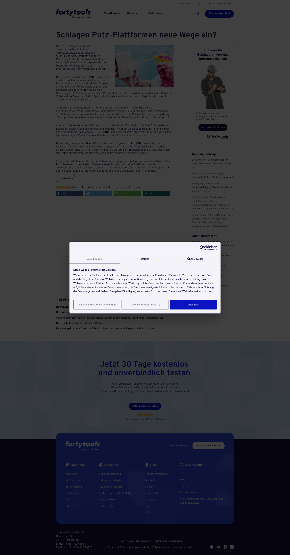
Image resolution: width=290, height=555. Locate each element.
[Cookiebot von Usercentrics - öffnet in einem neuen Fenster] (202, 247)
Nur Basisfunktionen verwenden (97, 304)
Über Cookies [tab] (195, 258)
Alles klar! (193, 304)
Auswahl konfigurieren (143, 304)
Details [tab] (145, 258)
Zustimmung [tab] (94, 258)
